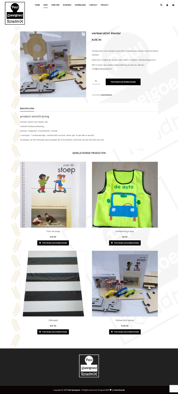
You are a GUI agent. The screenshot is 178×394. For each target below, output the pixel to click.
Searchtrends (119, 390)
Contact (93, 5)
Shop (45, 5)
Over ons (55, 5)
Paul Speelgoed (74, 390)
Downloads (80, 5)
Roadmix (67, 5)
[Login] (167, 4)
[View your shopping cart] (173, 5)
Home (37, 5)
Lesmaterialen (106, 95)
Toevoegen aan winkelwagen (123, 82)
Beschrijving (27, 108)
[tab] (27, 108)
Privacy (104, 5)
